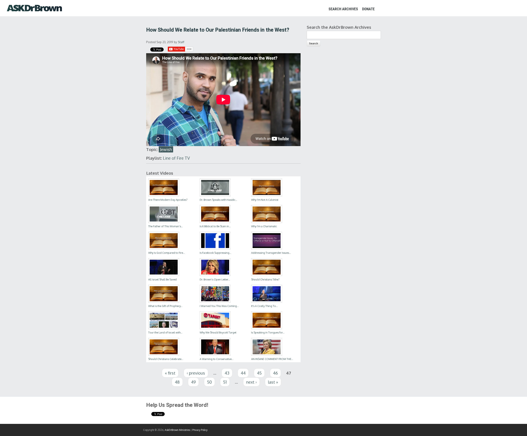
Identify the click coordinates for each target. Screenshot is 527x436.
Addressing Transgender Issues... (271, 252)
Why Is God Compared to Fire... (166, 252)
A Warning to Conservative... (216, 359)
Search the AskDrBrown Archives (339, 27)
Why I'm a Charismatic (264, 226)
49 (193, 382)
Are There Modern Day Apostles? (168, 199)
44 (243, 373)
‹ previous (196, 373)
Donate (368, 9)
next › (251, 382)
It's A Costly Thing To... (264, 306)
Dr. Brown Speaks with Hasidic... (218, 199)
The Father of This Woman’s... (165, 226)
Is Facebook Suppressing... (215, 252)
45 (259, 373)
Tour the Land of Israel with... (165, 332)
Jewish (166, 149)
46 (275, 373)
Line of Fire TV (176, 158)
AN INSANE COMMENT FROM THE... (272, 359)
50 (209, 382)
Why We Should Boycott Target (218, 332)
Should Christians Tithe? (265, 279)
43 (227, 373)
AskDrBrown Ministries (177, 429)
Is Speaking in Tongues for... (267, 332)
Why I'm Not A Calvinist (264, 199)
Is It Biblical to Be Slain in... (215, 226)
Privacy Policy (200, 429)
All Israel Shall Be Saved (162, 279)
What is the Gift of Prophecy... (165, 306)
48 (177, 382)
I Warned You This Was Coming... (219, 306)
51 (225, 382)
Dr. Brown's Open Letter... (215, 279)
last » (273, 382)
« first (170, 373)
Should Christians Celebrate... (165, 359)
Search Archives (343, 9)
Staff (181, 42)
